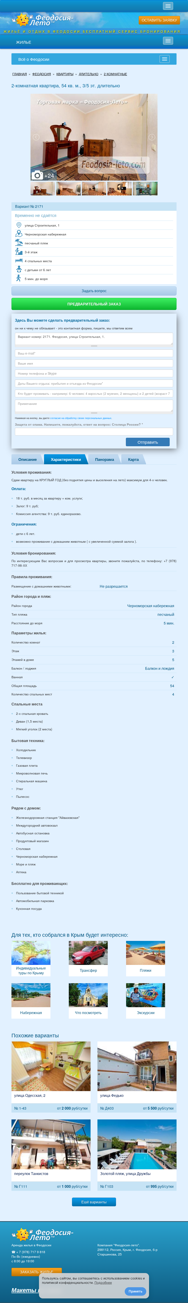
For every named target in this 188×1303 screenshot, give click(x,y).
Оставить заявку (159, 20)
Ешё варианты (94, 1201)
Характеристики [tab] (66, 459)
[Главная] (42, 1234)
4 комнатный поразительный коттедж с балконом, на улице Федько (137, 1077)
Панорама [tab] (104, 459)
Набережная (30, 1001)
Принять (135, 1291)
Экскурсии (145, 1001)
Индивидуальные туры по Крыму (30, 958)
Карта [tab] (133, 459)
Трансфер (88, 958)
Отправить (148, 442)
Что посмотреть (88, 1001)
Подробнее (103, 1282)
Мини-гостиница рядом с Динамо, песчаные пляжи (51, 1155)
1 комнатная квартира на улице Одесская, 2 (51, 1077)
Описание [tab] (27, 459)
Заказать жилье (36, 1271)
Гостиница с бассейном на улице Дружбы (137, 1155)
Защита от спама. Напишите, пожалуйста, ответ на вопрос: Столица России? (79, 424)
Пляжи (145, 958)
